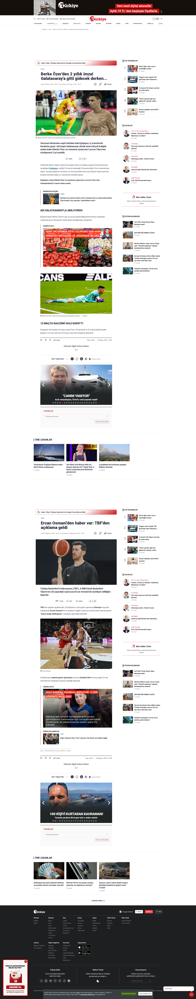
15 (84, 402)
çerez (78, 992)
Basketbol (66, 933)
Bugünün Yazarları (39, 945)
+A (84, 159)
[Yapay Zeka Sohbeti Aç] (191, 994)
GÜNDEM (88, 23)
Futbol (65, 920)
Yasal (64, 958)
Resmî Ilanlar (52, 950)
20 (96, 402)
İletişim (65, 948)
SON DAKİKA (38, 23)
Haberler (51, 953)
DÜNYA (118, 23)
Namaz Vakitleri (126, 920)
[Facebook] (46, 340)
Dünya (80, 918)
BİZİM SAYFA (77, 23)
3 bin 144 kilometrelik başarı (141, 180)
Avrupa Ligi (66, 930)
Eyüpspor (54, 168)
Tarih (108, 928)
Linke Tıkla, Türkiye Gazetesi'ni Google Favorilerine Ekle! (63, 63)
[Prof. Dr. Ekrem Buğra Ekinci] (127, 133)
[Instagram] (59, 981)
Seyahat (94, 928)
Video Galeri (52, 958)
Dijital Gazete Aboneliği (69, 19)
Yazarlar (36, 942)
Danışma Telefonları (69, 955)
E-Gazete (42, 19)
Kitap (108, 925)
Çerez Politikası (157, 990)
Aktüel (94, 930)
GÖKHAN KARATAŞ (50, 751)
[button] (108, 385)
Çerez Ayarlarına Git (145, 993)
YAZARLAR (65, 23)
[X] (72, 358)
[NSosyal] (86, 359)
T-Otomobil (51, 935)
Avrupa (80, 923)
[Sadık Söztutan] (127, 180)
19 (93, 402)
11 (75, 402)
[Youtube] (55, 981)
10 (73, 402)
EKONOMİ (108, 23)
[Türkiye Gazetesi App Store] (84, 947)
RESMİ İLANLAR (137, 23)
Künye (65, 950)
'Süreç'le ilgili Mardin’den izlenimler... (144, 170)
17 (89, 402)
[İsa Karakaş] (127, 146)
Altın (49, 923)
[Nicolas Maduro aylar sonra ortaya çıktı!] (128, 249)
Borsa (50, 920)
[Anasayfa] (39, 911)
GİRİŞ (157, 19)
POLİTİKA (98, 23)
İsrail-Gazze (81, 930)
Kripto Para (51, 930)
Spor (42, 69)
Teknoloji (51, 948)
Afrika (79, 928)
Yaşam (94, 918)
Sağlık (94, 920)
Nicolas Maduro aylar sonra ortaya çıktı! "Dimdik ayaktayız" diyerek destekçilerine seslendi (146, 246)
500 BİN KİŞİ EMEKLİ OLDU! (144, 233)
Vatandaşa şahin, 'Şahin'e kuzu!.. (143, 159)
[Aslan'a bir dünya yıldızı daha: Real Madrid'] (133, 90)
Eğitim (36, 923)
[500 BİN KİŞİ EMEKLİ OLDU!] (128, 238)
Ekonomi (51, 918)
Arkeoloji (109, 923)
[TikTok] (64, 981)
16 (87, 402)
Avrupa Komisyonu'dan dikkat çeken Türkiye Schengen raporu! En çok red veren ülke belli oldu (147, 258)
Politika (36, 920)
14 (82, 402)
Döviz (50, 925)
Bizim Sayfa (125, 918)
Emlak (50, 933)
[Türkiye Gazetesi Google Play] (84, 953)
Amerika (80, 925)
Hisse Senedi (52, 928)
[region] (98, 994)
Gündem (36, 918)
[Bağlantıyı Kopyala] (100, 84)
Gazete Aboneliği (53, 19)
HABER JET (150, 23)
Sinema (109, 920)
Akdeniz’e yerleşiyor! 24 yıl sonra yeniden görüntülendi (146, 270)
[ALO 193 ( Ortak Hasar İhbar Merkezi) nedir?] (128, 227)
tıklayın (141, 203)
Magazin (50, 945)
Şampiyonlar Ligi (68, 928)
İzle (161, 23)
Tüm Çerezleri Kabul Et (129, 993)
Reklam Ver (66, 960)
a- (80, 159)
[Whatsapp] (95, 84)
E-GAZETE (139, 911)
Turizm (50, 938)
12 (78, 402)
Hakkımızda (66, 945)
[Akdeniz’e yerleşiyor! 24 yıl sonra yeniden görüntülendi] (128, 274)
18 (91, 402)
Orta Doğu (81, 920)
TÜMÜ (99, 403)
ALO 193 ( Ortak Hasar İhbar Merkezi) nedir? (144, 223)
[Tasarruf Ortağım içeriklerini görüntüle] (52, 23)
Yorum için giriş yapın (102, 421)
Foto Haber (51, 955)
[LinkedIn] (81, 358)
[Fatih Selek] (127, 158)
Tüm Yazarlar (38, 948)
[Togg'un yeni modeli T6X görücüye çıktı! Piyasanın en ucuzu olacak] (133, 79)
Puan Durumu (67, 923)
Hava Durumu (96, 923)
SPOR (126, 23)
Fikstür (65, 925)
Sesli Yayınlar (126, 923)
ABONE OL (149, 911)
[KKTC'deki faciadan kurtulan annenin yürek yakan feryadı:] (133, 101)
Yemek (94, 925)
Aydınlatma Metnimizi (88, 994)
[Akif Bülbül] (127, 169)
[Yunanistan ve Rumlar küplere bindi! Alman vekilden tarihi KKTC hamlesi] (133, 111)
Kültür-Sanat (111, 918)
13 (80, 402)
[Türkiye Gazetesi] (98, 21)
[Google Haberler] (95, 359)
